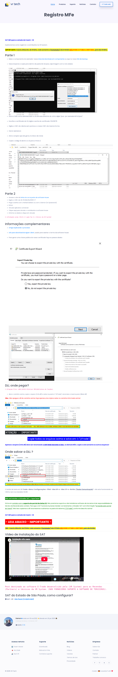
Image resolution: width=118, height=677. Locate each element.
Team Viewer (18, 647)
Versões (70, 654)
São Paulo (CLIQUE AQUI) (24, 599)
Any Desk (17, 650)
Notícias (83, 4)
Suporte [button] (72, 4)
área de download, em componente (51, 59)
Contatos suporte (45, 654)
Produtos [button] (62, 4)
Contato (93, 4)
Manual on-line (44, 650)
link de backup (82, 59)
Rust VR (16, 654)
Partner (95, 654)
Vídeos (69, 650)
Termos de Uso (72, 657)
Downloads (43, 647)
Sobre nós (96, 647)
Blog (68, 647)
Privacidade (71, 661)
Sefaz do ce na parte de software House (35, 197)
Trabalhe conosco (99, 657)
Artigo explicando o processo (19, 228)
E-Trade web (106, 4)
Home (53, 4)
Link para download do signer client (21, 233)
